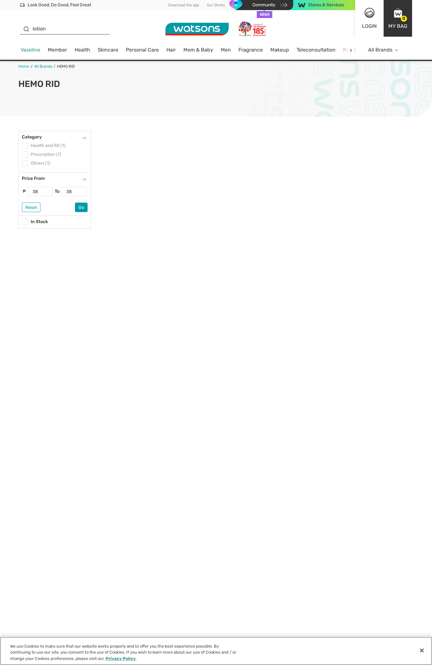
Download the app (183, 5)
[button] (398, 18)
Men (226, 50)
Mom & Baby (198, 50)
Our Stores (216, 5)
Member (57, 50)
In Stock (39, 221)
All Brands (380, 50)
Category (32, 137)
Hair (171, 50)
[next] (351, 50)
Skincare (108, 50)
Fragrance (250, 50)
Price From (33, 178)
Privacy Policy (121, 658)
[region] (216, 651)
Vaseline (30, 50)
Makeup (279, 50)
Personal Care (142, 50)
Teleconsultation (316, 50)
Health (82, 50)
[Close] (422, 650)
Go (81, 207)
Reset (31, 207)
